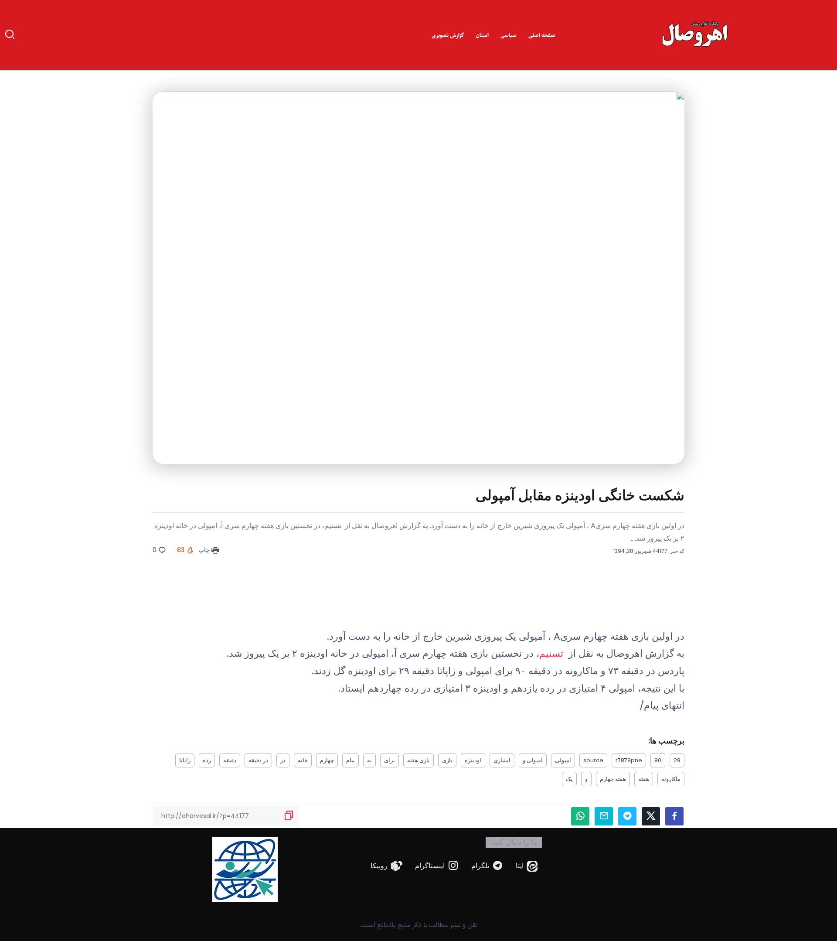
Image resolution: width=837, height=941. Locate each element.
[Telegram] (487, 866)
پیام (350, 760)
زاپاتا (185, 760)
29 (677, 760)
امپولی (563, 760)
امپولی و (533, 760)
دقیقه (229, 760)
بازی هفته (418, 760)
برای (389, 760)
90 (657, 760)
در (283, 760)
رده (207, 760)
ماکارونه (670, 779)
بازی (447, 760)
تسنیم (552, 653)
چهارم (327, 760)
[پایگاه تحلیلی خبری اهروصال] (695, 34)
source (593, 760)
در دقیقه (258, 760)
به (369, 760)
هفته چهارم (613, 779)
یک (569, 779)
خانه (303, 760)
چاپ (204, 550)
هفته (643, 779)
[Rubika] (387, 866)
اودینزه (473, 760)
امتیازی (501, 760)
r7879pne (629, 760)
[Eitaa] (527, 866)
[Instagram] (437, 866)
